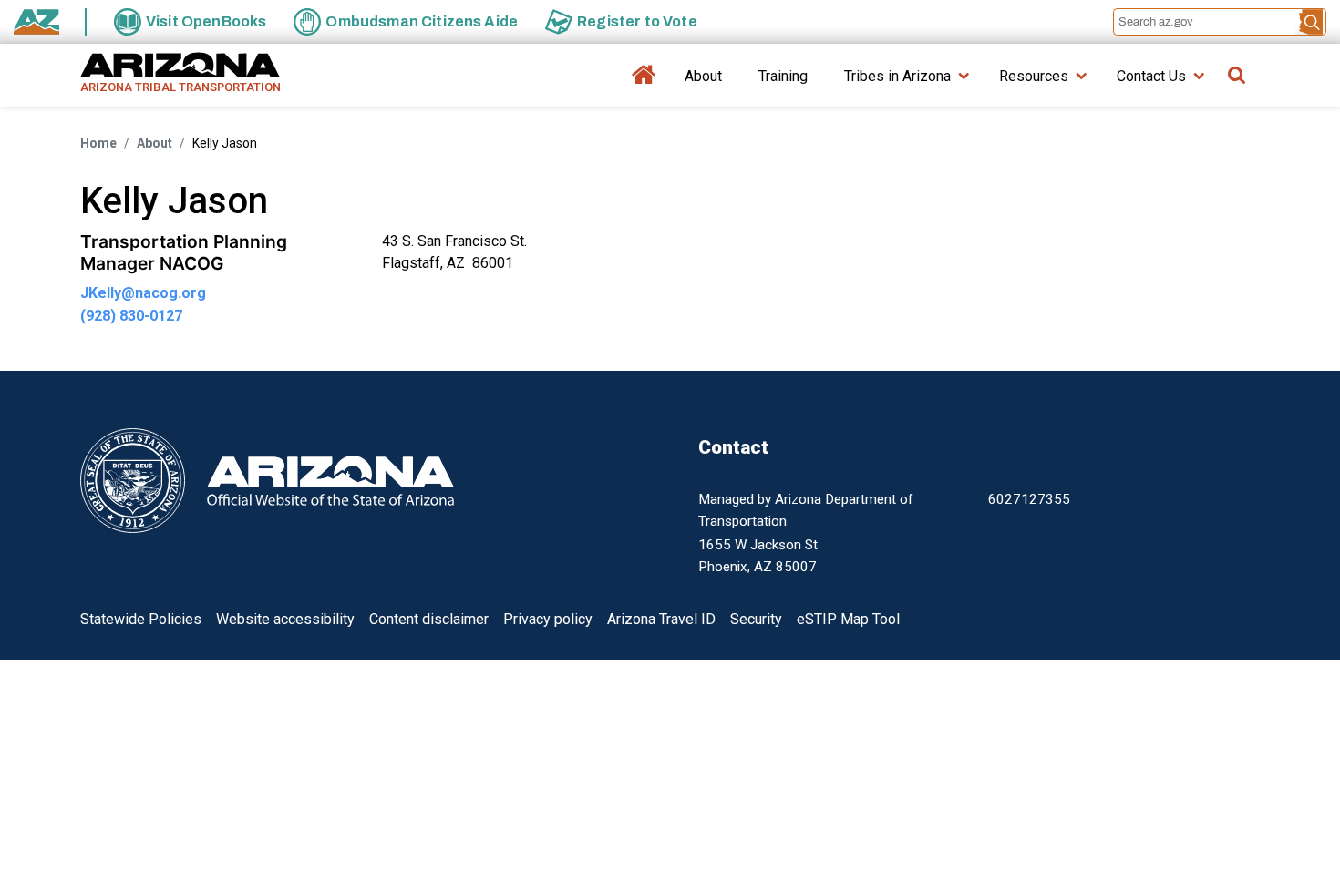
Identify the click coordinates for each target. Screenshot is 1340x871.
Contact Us (1151, 76)
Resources (1033, 76)
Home (644, 82)
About (703, 76)
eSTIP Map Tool (848, 619)
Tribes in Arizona (897, 76)
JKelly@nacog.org (143, 293)
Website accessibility (285, 619)
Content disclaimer (429, 619)
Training (783, 76)
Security (756, 619)
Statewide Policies (140, 619)
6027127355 (1029, 499)
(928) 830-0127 (131, 315)
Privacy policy (548, 619)
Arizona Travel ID (661, 619)
